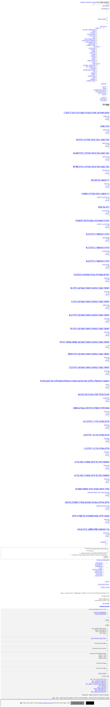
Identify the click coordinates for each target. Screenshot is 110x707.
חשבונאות (93, 79)
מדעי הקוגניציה (92, 76)
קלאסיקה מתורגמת (97, 569)
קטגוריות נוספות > (91, 45)
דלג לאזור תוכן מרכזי (98, 682)
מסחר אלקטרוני (99, 614)
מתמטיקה (93, 32)
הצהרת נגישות (98, 575)
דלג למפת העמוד (100, 688)
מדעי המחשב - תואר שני (89, 29)
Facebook (99, 563)
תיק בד (100, 568)
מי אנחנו (107, 581)
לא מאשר (90, 703)
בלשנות (94, 51)
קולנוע (94, 62)
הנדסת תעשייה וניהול (90, 39)
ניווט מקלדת (101, 663)
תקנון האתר (99, 574)
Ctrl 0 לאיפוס (102, 658)
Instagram (99, 566)
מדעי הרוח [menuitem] (96, 46)
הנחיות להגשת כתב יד (103, 584)
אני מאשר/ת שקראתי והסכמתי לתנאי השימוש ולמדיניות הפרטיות (88, 555)
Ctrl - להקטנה (102, 656)
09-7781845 (106, 603)
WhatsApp (99, 564)
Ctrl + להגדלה (102, 655)
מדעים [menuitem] (97, 28)
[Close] (108, 617)
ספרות (94, 57)
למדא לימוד (103, 99)
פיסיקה (94, 31)
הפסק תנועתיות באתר (100, 643)
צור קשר (102, 687)
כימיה (94, 37)
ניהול (94, 71)
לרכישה (107, 119)
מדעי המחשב (92, 43)
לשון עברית (93, 53)
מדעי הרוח (103, 100)
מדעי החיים (93, 35)
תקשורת (93, 74)
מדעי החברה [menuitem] (95, 63)
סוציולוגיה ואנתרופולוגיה (89, 70)
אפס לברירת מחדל (101, 668)
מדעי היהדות (92, 48)
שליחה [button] (105, 557)
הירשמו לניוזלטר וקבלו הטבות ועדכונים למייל (96, 548)
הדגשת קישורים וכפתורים (99, 648)
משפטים (93, 73)
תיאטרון (93, 59)
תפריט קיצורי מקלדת (98, 638)
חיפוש (102, 685)
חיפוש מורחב (105, 5)
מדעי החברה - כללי (91, 66)
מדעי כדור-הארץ (91, 34)
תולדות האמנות (91, 60)
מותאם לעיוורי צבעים (100, 630)
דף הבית (103, 97)
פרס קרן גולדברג (105, 587)
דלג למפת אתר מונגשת (96, 684)
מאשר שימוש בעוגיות (77, 703)
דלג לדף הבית (100, 690)
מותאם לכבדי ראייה (100, 631)
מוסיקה (94, 54)
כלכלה (94, 77)
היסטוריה (93, 49)
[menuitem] (103, 26)
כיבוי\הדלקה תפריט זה (98, 679)
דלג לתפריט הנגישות (98, 691)
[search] (101, 4)
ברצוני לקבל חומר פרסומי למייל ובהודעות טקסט (93, 553)
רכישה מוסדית (98, 571)
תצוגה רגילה (103, 633)
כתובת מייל (89, 551)
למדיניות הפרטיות (47, 703)
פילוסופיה (93, 56)
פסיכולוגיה (93, 68)
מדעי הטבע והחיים (91, 42)
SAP (104, 614)
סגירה (107, 620)
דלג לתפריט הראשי (99, 681)
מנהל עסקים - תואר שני (89, 65)
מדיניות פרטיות (98, 572)
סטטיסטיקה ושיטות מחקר (89, 40)
